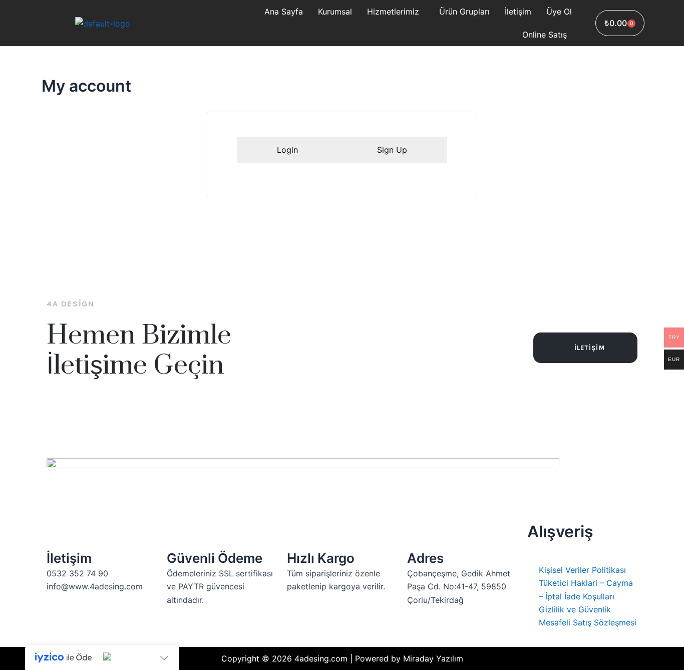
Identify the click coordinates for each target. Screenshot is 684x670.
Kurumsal (335, 12)
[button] (396, 11)
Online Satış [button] (544, 35)
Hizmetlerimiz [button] (393, 12)
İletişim (518, 12)
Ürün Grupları (464, 12)
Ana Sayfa (283, 12)
